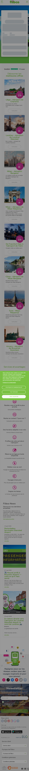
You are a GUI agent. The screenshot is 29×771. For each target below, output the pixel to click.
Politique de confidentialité (9, 382)
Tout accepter (14, 396)
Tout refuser (14, 392)
